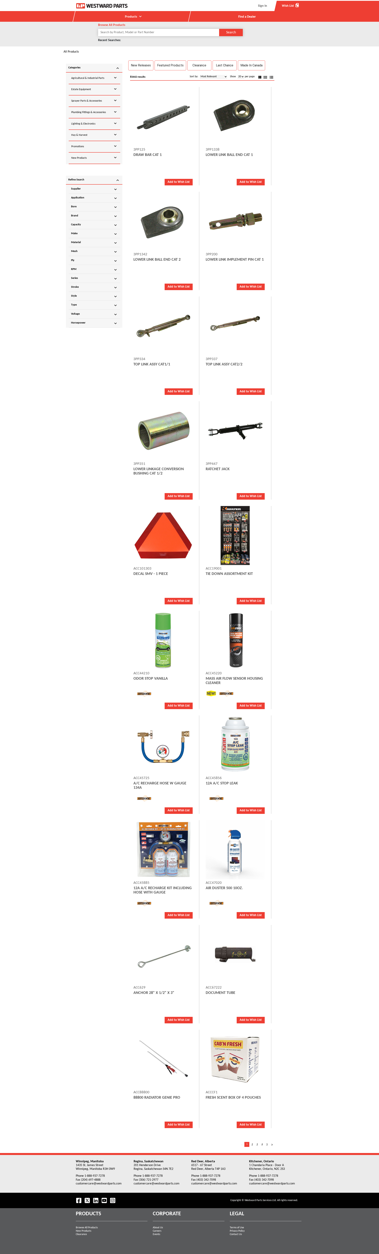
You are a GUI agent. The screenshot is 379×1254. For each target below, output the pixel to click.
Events (156, 1234)
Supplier (94, 189)
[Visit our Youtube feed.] (104, 1200)
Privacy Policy (237, 1230)
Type (94, 305)
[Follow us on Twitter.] (87, 1200)
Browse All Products (87, 1227)
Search (231, 32)
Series (94, 278)
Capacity (94, 225)
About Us (158, 1227)
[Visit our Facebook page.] (79, 1200)
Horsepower (94, 323)
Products (134, 16)
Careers (157, 1230)
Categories (94, 68)
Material (94, 243)
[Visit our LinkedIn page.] (96, 1200)
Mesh (94, 251)
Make (94, 234)
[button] (141, 65)
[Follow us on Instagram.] (113, 1200)
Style (94, 296)
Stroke (94, 287)
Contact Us (236, 1234)
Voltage (94, 314)
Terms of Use (237, 1227)
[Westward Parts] (102, 6)
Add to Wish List (179, 182)
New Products (83, 1230)
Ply (94, 261)
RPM (94, 269)
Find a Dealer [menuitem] (247, 16)
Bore (94, 207)
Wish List (290, 6)
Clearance (81, 1234)
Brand (94, 216)
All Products (71, 51)
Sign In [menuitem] (262, 6)
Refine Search (94, 180)
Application (94, 198)
